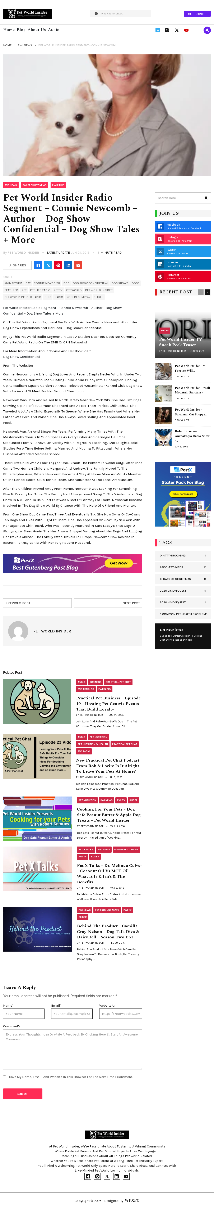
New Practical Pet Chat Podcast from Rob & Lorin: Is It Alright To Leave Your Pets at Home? (107, 766)
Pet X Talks (86, 849)
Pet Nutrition (98, 737)
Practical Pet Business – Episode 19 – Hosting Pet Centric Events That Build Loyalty (108, 703)
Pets (48, 297)
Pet (24, 290)
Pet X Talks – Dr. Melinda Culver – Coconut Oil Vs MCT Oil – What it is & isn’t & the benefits (109, 874)
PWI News (25, 45)
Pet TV (58, 290)
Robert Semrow (78, 297)
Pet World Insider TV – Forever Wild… (191, 368)
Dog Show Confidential (90, 283)
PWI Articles (86, 689)
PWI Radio (58, 185)
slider (98, 297)
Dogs (135, 283)
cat (28, 283)
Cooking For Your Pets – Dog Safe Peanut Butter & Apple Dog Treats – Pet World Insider (109, 815)
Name (8, 1005)
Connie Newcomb (47, 283)
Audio (81, 682)
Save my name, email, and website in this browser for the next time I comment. (71, 1077)
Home (7, 45)
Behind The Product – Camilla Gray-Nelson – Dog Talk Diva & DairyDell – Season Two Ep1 (108, 931)
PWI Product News (35, 185)
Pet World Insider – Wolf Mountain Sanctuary (192, 390)
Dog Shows (120, 283)
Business (96, 682)
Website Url (108, 1005)
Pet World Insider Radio (22, 297)
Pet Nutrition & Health (93, 744)
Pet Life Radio (40, 290)
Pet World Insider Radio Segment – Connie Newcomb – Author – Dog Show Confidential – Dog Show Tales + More (62, 310)
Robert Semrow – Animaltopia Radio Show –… (192, 436)
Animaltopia (13, 283)
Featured (11, 290)
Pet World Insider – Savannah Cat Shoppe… (191, 412)
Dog (66, 283)
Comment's (11, 1026)
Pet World (74, 290)
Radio (59, 297)
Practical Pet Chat (118, 682)
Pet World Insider (23, 252)
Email (56, 1005)
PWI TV (121, 800)
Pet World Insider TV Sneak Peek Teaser (180, 342)
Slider (133, 800)
